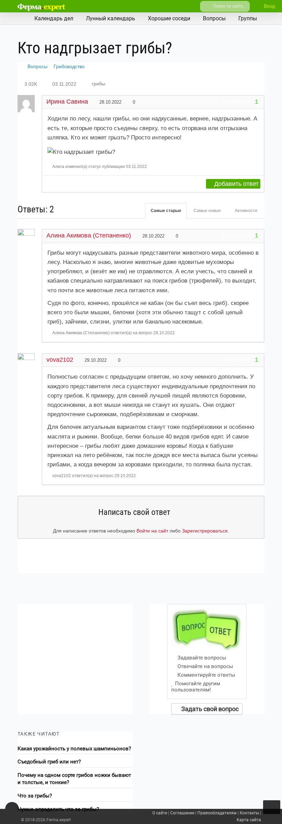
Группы (247, 18)
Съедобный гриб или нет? (49, 762)
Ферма (41, 6)
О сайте (159, 813)
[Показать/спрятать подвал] (12, 809)
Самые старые (166, 210)
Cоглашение (182, 813)
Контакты (249, 813)
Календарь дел (53, 18)
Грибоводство (69, 66)
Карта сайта (249, 819)
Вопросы (37, 66)
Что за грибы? (35, 796)
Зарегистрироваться (205, 531)
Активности (246, 210)
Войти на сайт (152, 531)
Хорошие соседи (169, 18)
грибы (98, 83)
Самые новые (207, 210)
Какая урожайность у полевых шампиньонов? (74, 749)
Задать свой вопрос (209, 708)
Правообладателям (217, 813)
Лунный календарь (110, 18)
